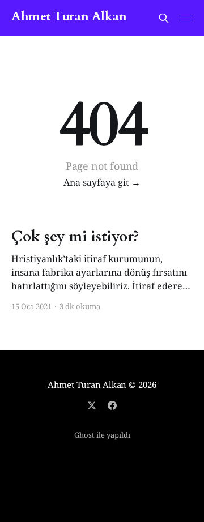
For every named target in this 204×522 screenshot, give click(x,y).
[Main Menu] (185, 18)
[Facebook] (112, 405)
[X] (91, 405)
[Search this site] (164, 18)
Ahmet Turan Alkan (69, 17)
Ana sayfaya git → (102, 182)
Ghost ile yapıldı (102, 435)
